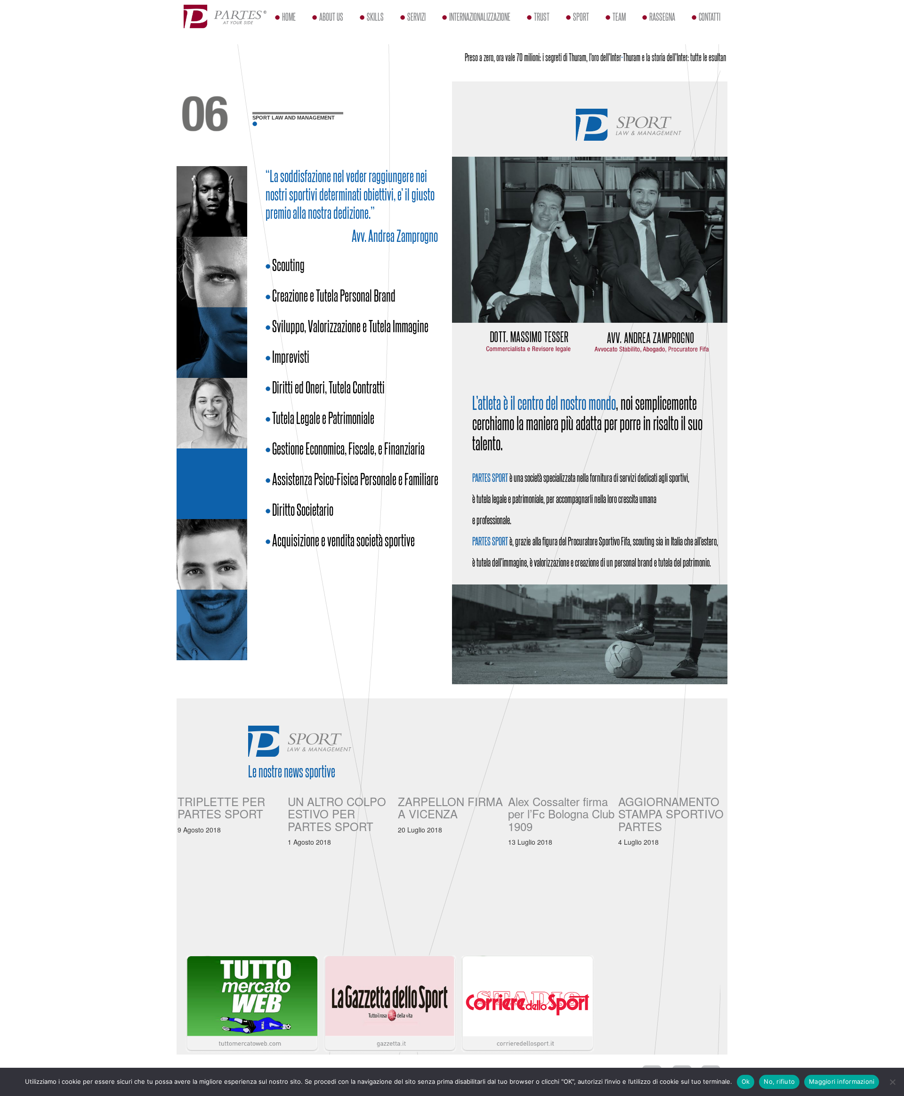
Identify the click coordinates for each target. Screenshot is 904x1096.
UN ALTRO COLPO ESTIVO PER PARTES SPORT (337, 813)
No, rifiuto (779, 1081)
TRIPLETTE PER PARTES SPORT (221, 807)
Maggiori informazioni (841, 1081)
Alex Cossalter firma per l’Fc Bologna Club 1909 (561, 813)
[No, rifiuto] (892, 1082)
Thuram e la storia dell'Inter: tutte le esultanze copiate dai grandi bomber (688, 57)
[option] (232, 812)
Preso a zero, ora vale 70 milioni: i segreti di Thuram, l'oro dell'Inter (522, 57)
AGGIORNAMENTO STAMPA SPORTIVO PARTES (671, 813)
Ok (746, 1081)
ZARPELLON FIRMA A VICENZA (450, 807)
